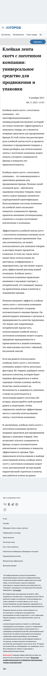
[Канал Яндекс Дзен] (17, 504)
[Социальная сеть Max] (5, 509)
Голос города (32, 34)
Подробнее (17, 590)
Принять (38, 42)
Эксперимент (18, 34)
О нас (5, 519)
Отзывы (6, 523)
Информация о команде (12, 533)
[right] (44, 34)
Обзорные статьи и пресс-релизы (15, 528)
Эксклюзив (5, 34)
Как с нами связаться (10, 547)
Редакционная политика (12, 556)
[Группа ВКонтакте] (5, 504)
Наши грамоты (8, 537)
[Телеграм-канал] (13, 504)
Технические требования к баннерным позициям (21, 551)
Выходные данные (9, 566)
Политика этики (9, 542)
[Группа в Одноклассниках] (9, 504)
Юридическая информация (13, 561)
